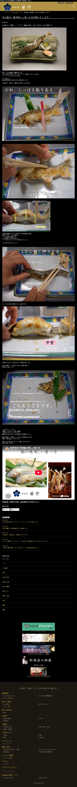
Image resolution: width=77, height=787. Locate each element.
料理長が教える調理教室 (45, 752)
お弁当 (41, 718)
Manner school (43, 777)
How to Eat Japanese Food (47, 749)
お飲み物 (6, 721)
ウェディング (7, 743)
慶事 (5, 737)
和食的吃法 (7, 752)
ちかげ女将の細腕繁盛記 (45, 695)
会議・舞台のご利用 (44, 727)
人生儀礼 (5, 568)
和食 (3, 572)
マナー (4, 563)
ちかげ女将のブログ (16, 12)
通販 (3, 605)
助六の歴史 (7, 704)
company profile (8, 777)
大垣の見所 (5, 577)
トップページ (6, 12)
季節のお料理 (7, 718)
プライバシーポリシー (10, 771)
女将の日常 (5, 582)
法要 (40, 735)
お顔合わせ (42, 737)
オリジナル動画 (8, 758)
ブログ (61, 2)
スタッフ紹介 (7, 706)
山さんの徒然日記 (8, 698)
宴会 (5, 712)
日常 (3, 600)
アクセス (69, 2)
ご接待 (5, 735)
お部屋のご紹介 (8, 727)
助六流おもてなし (44, 704)
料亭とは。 (5, 591)
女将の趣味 (5, 586)
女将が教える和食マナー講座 (11, 749)
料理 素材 (5, 596)
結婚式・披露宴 (8, 729)
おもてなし (5, 559)
